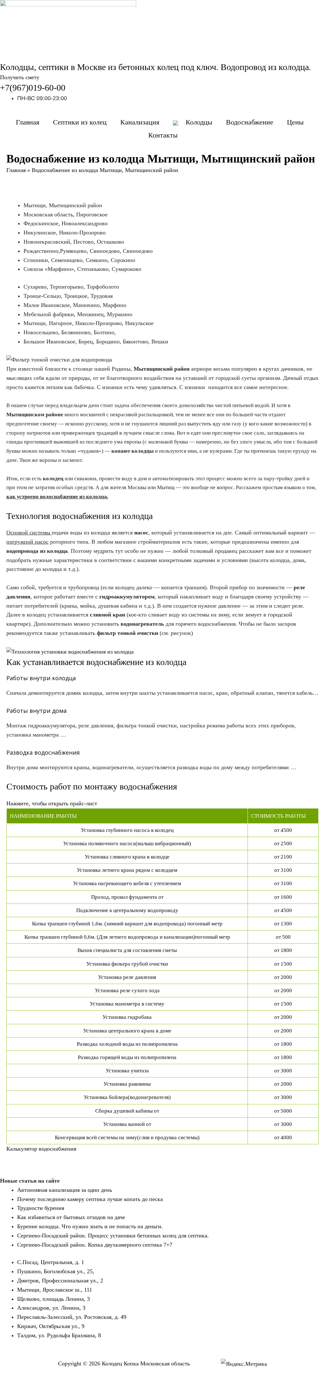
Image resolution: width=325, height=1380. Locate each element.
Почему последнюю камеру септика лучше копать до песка (90, 1199)
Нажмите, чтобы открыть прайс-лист (51, 803)
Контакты (163, 135)
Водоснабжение (249, 122)
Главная (27, 122)
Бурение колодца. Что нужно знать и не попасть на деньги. (90, 1226)
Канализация (139, 122)
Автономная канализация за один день (64, 1190)
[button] (19, 77)
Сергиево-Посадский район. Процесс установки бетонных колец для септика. (113, 1235)
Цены (295, 122)
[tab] (162, 803)
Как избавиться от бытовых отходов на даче (71, 1217)
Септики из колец (80, 122)
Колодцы (199, 122)
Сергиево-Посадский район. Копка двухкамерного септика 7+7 (94, 1245)
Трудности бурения (40, 1208)
